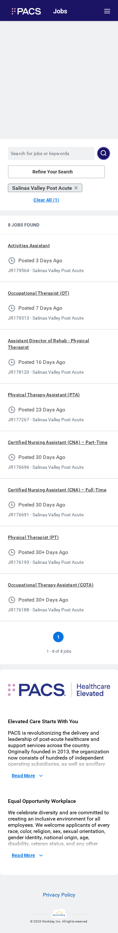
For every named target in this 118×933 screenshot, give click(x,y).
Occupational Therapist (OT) (38, 293)
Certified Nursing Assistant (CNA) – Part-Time (58, 442)
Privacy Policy (59, 895)
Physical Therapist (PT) (33, 537)
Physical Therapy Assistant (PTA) (44, 394)
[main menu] (107, 11)
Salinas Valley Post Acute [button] (42, 188)
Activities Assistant (29, 245)
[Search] (103, 153)
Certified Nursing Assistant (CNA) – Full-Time (57, 489)
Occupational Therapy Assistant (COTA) (50, 584)
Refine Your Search (52, 171)
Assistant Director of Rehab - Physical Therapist (48, 344)
